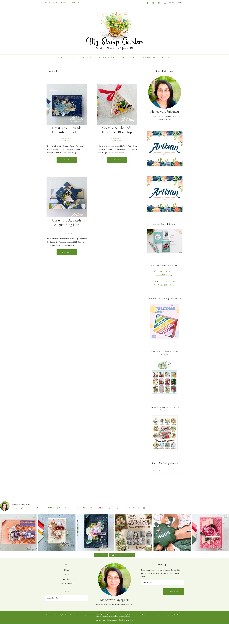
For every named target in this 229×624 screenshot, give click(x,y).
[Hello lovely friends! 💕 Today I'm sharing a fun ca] (18, 532)
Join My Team (67, 584)
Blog (67, 574)
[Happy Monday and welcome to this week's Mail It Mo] (95, 532)
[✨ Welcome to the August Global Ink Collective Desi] (172, 532)
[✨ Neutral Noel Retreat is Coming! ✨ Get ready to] (133, 532)
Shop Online (170, 285)
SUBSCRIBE (173, 591)
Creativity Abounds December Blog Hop (66, 130)
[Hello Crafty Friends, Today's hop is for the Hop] (210, 532)
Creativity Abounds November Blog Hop (117, 130)
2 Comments (116, 141)
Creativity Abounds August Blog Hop (66, 222)
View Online (159, 285)
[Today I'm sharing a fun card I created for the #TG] (57, 532)
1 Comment (66, 141)
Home (66, 570)
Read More (67, 159)
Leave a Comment (66, 233)
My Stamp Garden (114, 30)
